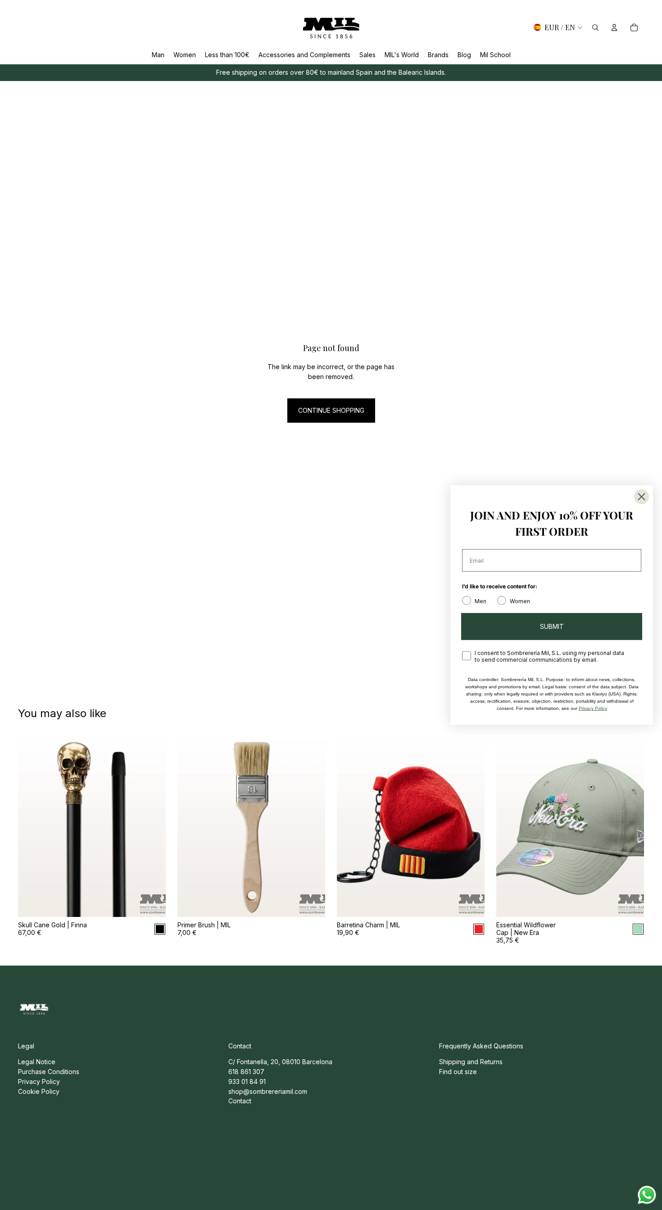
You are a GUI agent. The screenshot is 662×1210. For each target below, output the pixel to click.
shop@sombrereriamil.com (267, 1091)
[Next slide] (152, 825)
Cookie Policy (38, 1091)
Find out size (458, 1071)
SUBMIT (552, 626)
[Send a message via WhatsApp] (646, 1194)
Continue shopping (331, 410)
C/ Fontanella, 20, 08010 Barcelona (280, 1062)
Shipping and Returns (471, 1062)
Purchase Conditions (48, 1071)
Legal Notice (36, 1062)
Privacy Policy (39, 1081)
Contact (239, 1101)
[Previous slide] (31, 825)
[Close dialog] (641, 497)
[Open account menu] (614, 27)
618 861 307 (246, 1071)
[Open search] (595, 27)
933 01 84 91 (247, 1081)
